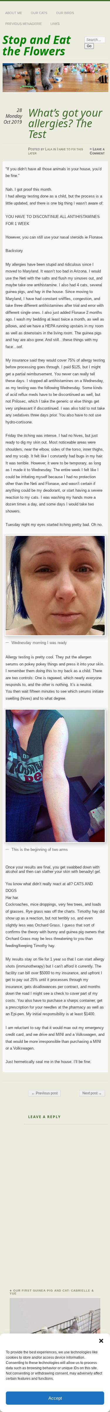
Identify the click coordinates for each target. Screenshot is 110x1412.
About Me (13, 13)
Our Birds (65, 13)
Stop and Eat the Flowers (36, 45)
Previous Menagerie (23, 23)
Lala (48, 149)
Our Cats (39, 13)
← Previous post (44, 1093)
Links (55, 23)
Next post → (92, 1093)
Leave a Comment (97, 151)
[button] (101, 1341)
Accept (55, 1398)
